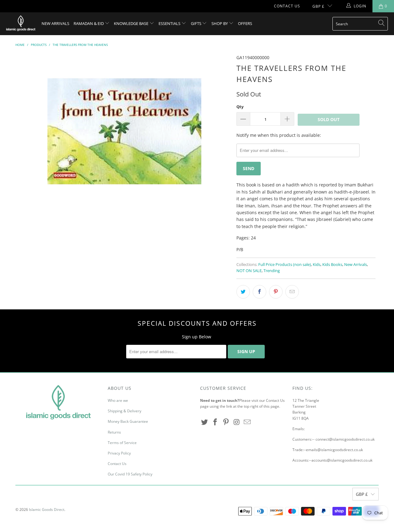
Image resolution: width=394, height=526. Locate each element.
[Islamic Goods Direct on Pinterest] (226, 422)
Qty (239, 106)
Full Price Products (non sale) (284, 264)
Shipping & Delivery (124, 411)
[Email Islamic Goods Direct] (247, 422)
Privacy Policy (119, 453)
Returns (114, 432)
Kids (316, 264)
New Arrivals (55, 23)
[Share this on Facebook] (259, 292)
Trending (271, 270)
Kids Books (332, 264)
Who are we (118, 400)
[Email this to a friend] (292, 292)
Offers (245, 23)
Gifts (196, 23)
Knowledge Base (131, 23)
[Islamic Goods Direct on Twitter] (204, 422)
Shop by (220, 23)
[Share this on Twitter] (243, 292)
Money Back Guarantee (128, 421)
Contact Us (287, 6)
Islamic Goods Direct (46, 509)
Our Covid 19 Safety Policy (130, 474)
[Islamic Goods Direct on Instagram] (236, 422)
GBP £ (318, 6)
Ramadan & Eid (89, 23)
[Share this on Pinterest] (276, 292)
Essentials (170, 23)
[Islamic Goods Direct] (20, 23)
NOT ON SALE (249, 270)
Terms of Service (122, 442)
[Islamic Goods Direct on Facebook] (215, 422)
